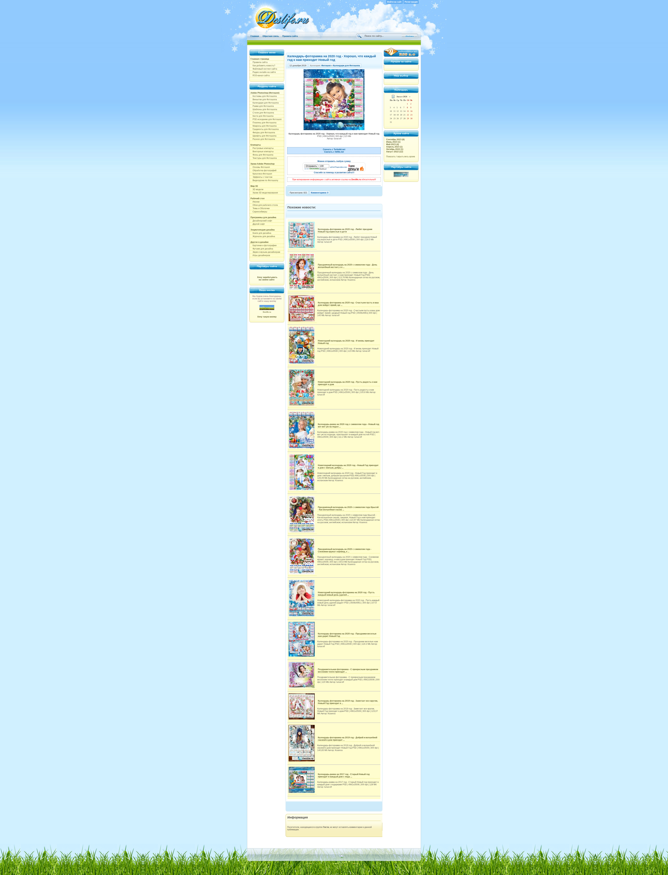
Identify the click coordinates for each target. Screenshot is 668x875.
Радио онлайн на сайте (263, 72)
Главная (254, 36)
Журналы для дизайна (262, 236)
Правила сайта (290, 36)
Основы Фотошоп (260, 167)
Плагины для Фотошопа (263, 122)
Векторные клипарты (262, 151)
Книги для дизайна (260, 233)
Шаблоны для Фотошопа (263, 109)
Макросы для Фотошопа (263, 126)
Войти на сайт (394, 2)
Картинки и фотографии (263, 245)
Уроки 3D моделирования (264, 193)
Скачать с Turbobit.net (334, 149)
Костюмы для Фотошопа (263, 96)
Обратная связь (271, 36)
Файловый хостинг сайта (263, 69)
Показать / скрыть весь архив (400, 156)
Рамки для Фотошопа (262, 106)
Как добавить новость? (262, 65)
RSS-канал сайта (260, 75)
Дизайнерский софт (261, 221)
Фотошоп (326, 65)
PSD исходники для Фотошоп (266, 119)
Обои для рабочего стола (264, 205)
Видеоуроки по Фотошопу (264, 180)
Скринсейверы (258, 211)
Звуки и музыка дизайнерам (265, 252)
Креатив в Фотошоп (261, 174)
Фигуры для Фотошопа (262, 132)
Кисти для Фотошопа (261, 116)
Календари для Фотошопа (264, 103)
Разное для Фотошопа (262, 139)
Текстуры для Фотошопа (263, 158)
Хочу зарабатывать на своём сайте (267, 278)
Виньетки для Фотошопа (263, 99)
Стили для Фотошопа (262, 113)
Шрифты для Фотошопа (263, 136)
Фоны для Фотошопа (261, 155)
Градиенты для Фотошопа (264, 129)
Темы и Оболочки (260, 208)
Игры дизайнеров (260, 255)
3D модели (256, 189)
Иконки (255, 202)
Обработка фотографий (263, 170)
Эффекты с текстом (261, 177)
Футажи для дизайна (261, 249)
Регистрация (411, 2)
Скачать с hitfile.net (334, 152)
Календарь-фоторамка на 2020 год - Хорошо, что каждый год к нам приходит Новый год (331, 58)
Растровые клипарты (262, 148)
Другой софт (257, 224)
